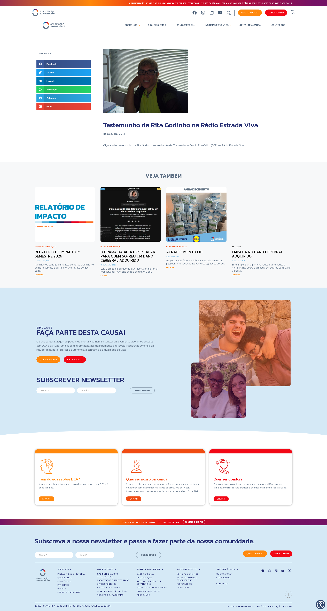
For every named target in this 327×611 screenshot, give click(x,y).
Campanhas (183, 587)
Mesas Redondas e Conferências (187, 579)
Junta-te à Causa (250, 25)
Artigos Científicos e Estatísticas (149, 583)
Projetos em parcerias (110, 595)
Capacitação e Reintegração (113, 580)
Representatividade (68, 592)
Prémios (62, 588)
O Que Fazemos (157, 25)
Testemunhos (184, 584)
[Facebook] (195, 13)
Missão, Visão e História (71, 573)
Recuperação (144, 577)
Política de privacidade (241, 606)
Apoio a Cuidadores (108, 587)
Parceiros (63, 585)
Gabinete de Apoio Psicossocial (107, 575)
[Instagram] (203, 13)
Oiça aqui (109, 145)
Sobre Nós (131, 25)
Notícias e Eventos (217, 25)
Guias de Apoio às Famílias (112, 591)
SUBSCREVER (142, 390)
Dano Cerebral (185, 25)
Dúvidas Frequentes (148, 591)
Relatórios (64, 581)
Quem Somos (64, 577)
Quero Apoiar (224, 573)
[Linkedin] (212, 13)
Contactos (278, 25)
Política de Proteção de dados (274, 606)
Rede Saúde (143, 595)
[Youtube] (220, 13)
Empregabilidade (106, 584)
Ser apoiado (223, 577)
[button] (63, 64)
